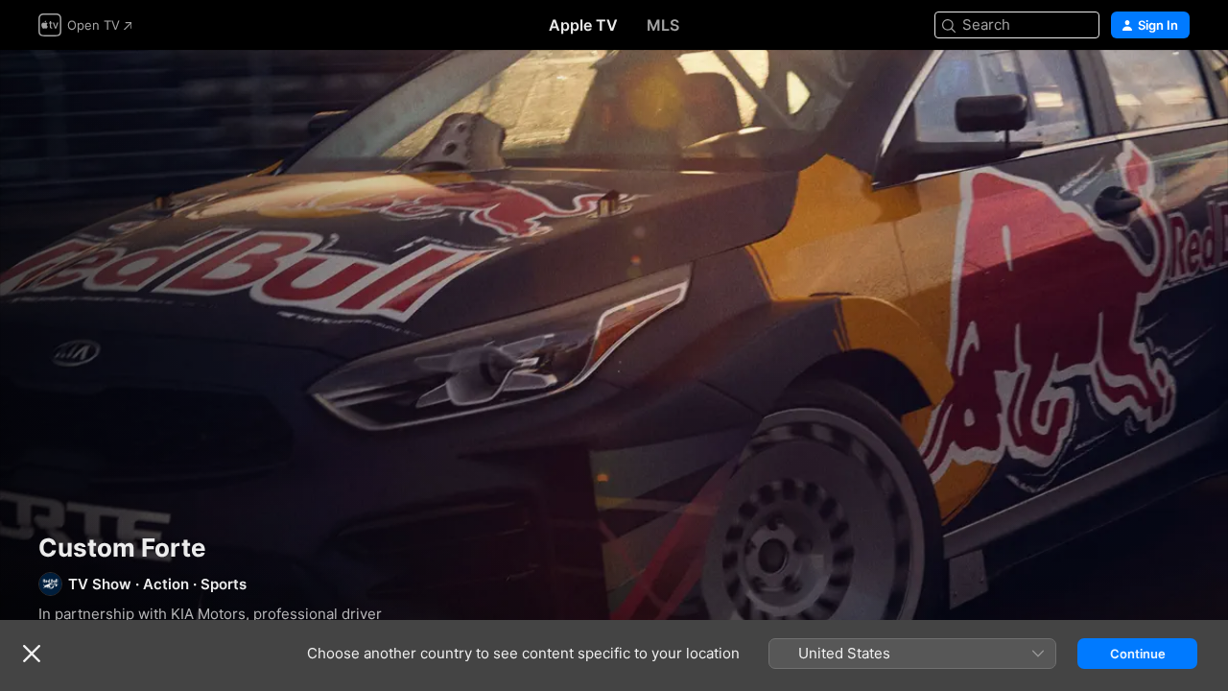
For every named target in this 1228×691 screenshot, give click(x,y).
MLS (663, 25)
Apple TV (583, 25)
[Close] (31, 653)
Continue (1138, 653)
